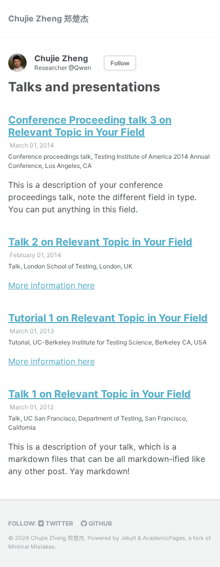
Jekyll (128, 537)
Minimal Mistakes (31, 546)
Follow (120, 63)
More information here (51, 285)
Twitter (58, 523)
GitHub (99, 523)
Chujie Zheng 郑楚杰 (48, 18)
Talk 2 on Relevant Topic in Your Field (100, 242)
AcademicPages (164, 537)
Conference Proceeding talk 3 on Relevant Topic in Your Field (89, 126)
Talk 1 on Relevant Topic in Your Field (99, 394)
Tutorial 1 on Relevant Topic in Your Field (108, 318)
